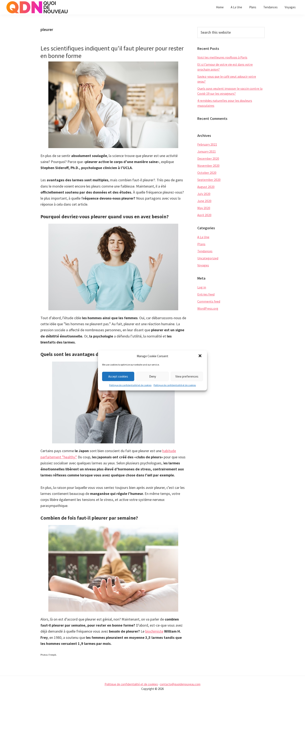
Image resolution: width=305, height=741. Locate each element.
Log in (201, 287)
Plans (201, 244)
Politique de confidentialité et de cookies (130, 385)
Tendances (204, 251)
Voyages (203, 265)
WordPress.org (207, 308)
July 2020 (203, 194)
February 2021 (207, 144)
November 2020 (208, 165)
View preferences (186, 376)
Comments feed (208, 301)
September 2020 (209, 180)
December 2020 (208, 158)
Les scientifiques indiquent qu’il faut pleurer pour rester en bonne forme (112, 52)
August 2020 (206, 187)
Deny (152, 376)
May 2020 (203, 208)
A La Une (203, 237)
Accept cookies (118, 376)
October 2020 (206, 173)
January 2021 (206, 151)
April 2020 (204, 215)
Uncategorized (207, 258)
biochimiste (154, 631)
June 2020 (204, 201)
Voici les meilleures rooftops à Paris (222, 57)
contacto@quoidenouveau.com (180, 684)
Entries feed (206, 294)
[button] (200, 356)
